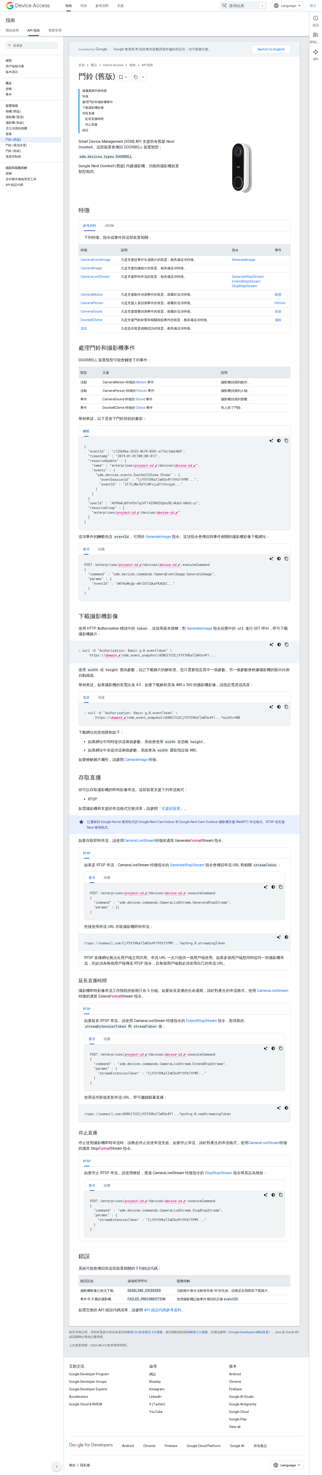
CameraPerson (92, 303)
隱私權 (85, 1465)
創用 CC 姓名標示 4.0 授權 (144, 1332)
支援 (120, 6)
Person (280, 303)
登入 (313, 6)
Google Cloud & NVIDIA (85, 1404)
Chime (140, 408)
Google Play (238, 1419)
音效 (278, 311)
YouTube (156, 1412)
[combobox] (243, 5)
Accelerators (78, 1397)
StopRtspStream (244, 286)
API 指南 (33, 30)
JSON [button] (109, 225)
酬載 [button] (86, 431)
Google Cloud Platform (204, 1446)
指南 (68, 6)
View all (234, 1427)
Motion (141, 382)
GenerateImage (243, 260)
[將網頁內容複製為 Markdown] (136, 77)
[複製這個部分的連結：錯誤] (94, 1257)
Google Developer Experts (88, 1389)
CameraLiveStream (95, 276)
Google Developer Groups (88, 1382)
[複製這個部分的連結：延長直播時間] (111, 981)
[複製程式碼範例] (286, 440)
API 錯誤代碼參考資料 (162, 1310)
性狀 (83, 6)
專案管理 (55, 30)
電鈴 (278, 320)
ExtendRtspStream (246, 281)
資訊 (84, 328)
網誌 (152, 1374)
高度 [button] (101, 697)
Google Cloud (239, 1412)
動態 (278, 294)
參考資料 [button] (89, 225)
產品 (94, 65)
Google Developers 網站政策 (248, 1332)
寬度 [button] (86, 697)
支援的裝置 (170, 808)
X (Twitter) (157, 1404)
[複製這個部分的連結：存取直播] (106, 778)
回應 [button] (101, 549)
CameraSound (91, 311)
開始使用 (12, 30)
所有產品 (260, 1446)
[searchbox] (32, 45)
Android (235, 1374)
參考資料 (102, 6)
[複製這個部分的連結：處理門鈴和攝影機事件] (139, 348)
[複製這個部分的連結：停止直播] (102, 1133)
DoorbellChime (92, 320)
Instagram (157, 1389)
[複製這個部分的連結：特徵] (94, 211)
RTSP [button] (87, 853)
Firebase (235, 1389)
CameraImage (91, 268)
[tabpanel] (184, 284)
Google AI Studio (241, 1397)
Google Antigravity (242, 1404)
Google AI (237, 1446)
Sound (140, 399)
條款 (72, 1465)
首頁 (81, 65)
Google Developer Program (89, 1374)
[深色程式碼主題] (279, 440)
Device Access (32, 5)
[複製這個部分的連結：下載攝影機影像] (123, 617)
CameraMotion (92, 294)
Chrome (235, 1382)
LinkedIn (155, 1397)
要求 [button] (86, 549)
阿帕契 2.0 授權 (197, 1332)
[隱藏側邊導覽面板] (57, 1466)
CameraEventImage (96, 260)
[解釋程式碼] (271, 440)
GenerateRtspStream (248, 276)
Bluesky (155, 1382)
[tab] (89, 225)
